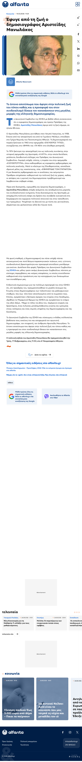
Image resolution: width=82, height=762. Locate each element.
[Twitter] (78, 41)
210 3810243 (70, 745)
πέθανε (10, 383)
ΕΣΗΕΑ (12, 270)
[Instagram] (70, 732)
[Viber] (78, 55)
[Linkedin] (78, 48)
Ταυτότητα (24, 745)
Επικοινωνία (7, 745)
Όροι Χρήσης (7, 741)
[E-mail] (78, 70)
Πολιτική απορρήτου (28, 741)
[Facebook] (78, 34)
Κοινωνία (10, 14)
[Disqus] (41, 439)
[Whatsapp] (78, 63)
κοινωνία (12, 673)
